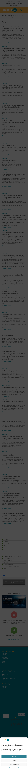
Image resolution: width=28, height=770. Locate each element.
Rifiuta (14, 760)
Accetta (14, 756)
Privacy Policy (17, 768)
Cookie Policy (10, 768)
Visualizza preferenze (14, 764)
